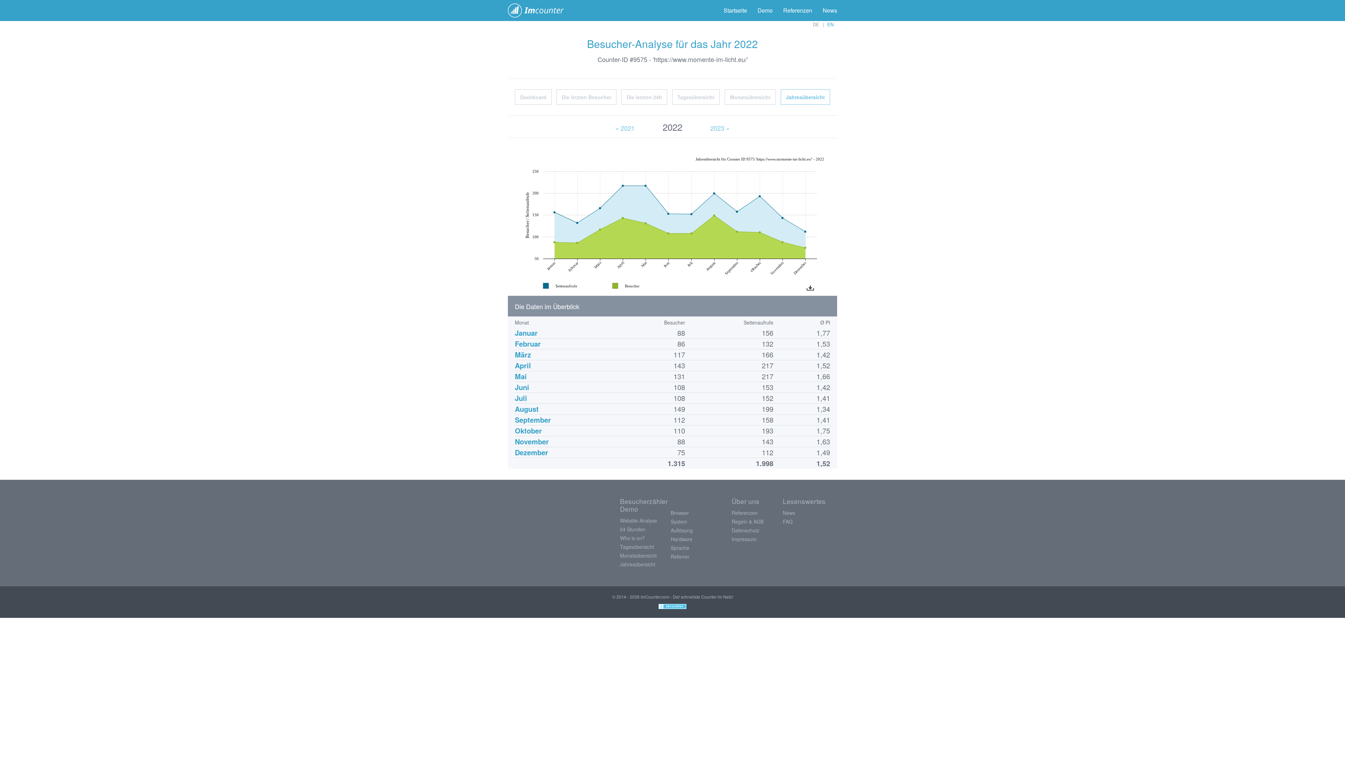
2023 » (720, 127)
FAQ (788, 521)
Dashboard (533, 97)
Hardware (681, 539)
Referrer (680, 556)
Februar (528, 344)
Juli (521, 398)
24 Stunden (633, 529)
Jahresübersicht (805, 97)
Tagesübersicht (696, 97)
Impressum (744, 539)
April (523, 365)
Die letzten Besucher (586, 97)
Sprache (680, 547)
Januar (526, 333)
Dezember (531, 452)
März (523, 354)
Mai (521, 376)
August (527, 409)
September (533, 420)
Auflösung (682, 530)
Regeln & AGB (748, 521)
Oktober (528, 430)
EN (830, 24)
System (679, 521)
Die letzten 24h (644, 97)
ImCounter (539, 11)
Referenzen (797, 10)
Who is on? (632, 537)
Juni (522, 387)
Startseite (735, 10)
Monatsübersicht (750, 97)
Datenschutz (745, 530)
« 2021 (625, 127)
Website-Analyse (638, 520)
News (830, 10)
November (532, 441)
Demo (765, 10)
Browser (680, 512)
